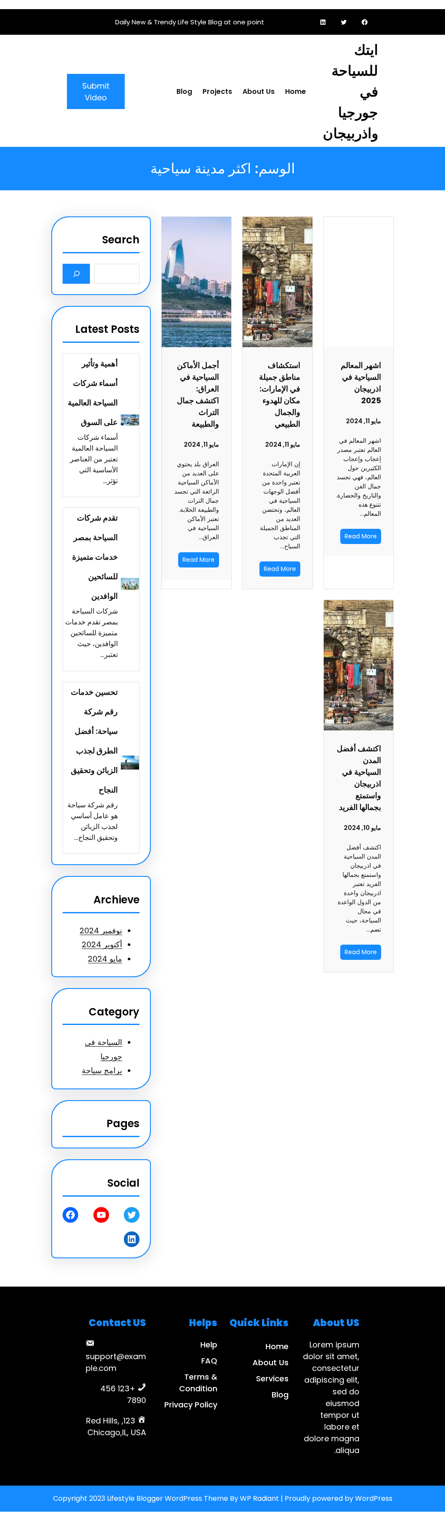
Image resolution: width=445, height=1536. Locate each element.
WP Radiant (259, 1498)
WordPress (373, 1498)
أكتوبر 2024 (102, 944)
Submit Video (96, 91)
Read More (361, 536)
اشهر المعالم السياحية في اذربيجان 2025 (361, 383)
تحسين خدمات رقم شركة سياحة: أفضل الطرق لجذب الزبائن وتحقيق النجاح (94, 741)
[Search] (76, 273)
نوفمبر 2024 (101, 930)
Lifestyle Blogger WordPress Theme (167, 1498)
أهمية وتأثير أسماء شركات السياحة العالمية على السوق (93, 393)
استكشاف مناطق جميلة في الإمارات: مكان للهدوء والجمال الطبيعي (279, 394)
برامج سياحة (102, 1070)
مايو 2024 (105, 958)
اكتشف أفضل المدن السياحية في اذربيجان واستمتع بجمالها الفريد (359, 778)
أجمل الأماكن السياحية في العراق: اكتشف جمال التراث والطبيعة (198, 394)
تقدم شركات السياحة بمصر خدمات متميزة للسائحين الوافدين (95, 556)
